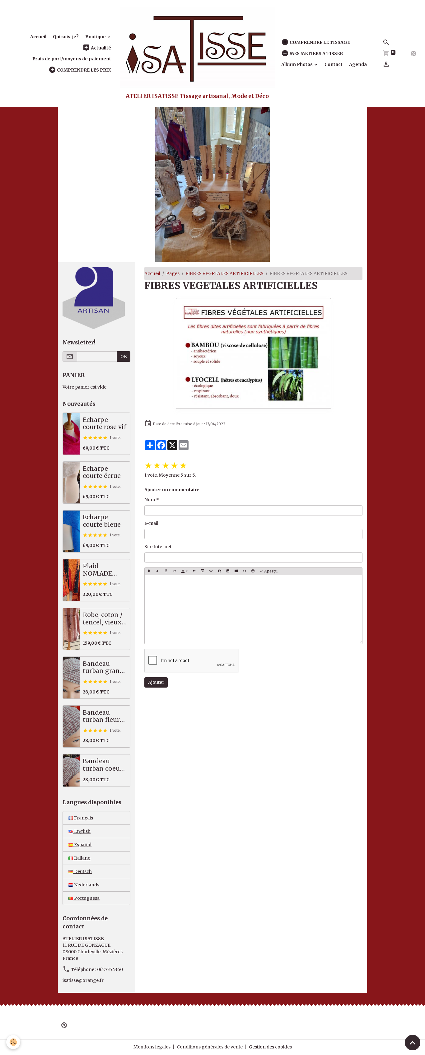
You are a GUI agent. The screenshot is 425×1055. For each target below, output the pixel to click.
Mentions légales (151, 1047)
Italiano (82, 858)
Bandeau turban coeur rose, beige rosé (103, 765)
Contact (334, 64)
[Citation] (194, 571)
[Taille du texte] (174, 571)
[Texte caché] (219, 571)
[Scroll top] (412, 1042)
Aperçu (270, 571)
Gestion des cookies (270, 1047)
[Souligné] (165, 571)
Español (82, 844)
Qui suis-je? (66, 37)
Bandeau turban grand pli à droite (103, 667)
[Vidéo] (236, 571)
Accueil (38, 37)
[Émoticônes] (253, 571)
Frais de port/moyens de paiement (71, 59)
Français (83, 818)
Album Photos (297, 64)
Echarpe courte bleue (102, 521)
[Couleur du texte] (184, 571)
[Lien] (211, 571)
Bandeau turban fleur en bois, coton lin (104, 716)
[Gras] (149, 571)
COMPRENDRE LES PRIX (83, 70)
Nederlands (86, 885)
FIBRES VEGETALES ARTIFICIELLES (224, 273)
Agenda (358, 64)
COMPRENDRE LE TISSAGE (319, 42)
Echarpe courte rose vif (104, 423)
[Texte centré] (202, 571)
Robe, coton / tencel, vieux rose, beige (103, 618)
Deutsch (82, 871)
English (82, 831)
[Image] (227, 571)
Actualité (100, 48)
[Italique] (157, 571)
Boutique (96, 37)
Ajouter (156, 682)
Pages (173, 273)
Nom (149, 499)
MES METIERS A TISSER (316, 53)
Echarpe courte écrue (102, 472)
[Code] (244, 571)
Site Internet (157, 546)
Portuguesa (86, 898)
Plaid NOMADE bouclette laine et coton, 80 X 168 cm (104, 570)
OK (123, 356)
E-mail (151, 523)
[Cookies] (13, 1042)
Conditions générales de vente (210, 1047)
